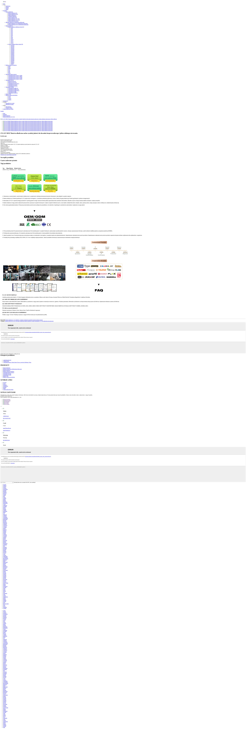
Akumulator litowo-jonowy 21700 (15, 77)
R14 (9, 69)
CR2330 (12, 58)
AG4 (12, 32)
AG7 (12, 36)
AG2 (12, 30)
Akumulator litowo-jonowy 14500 (15, 75)
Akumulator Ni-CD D (12, 84)
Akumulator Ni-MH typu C (13, 90)
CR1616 (12, 48)
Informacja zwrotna (10, 104)
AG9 (12, 38)
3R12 (9, 73)
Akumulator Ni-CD (10, 80)
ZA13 (9, 97)
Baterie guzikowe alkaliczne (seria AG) (16, 26)
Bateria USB (8, 94)
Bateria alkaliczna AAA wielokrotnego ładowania (18, 24)
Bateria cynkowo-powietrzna (11, 95)
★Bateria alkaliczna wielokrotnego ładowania (15, 22)
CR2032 (12, 54)
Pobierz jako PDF (12, 154)
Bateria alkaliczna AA (12, 13)
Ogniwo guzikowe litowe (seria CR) (15, 44)
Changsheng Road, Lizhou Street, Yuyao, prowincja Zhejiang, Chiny (17, 362)
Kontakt (4, 382)
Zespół (7, 8)
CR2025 (12, 53)
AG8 (12, 37)
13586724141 (6, 361)
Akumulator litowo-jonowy (11, 74)
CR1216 (12, 45)
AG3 (12, 31)
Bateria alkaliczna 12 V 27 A (14, 19)
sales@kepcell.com (7, 360)
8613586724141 (6, 440)
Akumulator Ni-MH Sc (13, 92)
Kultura (7, 7)
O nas (4, 383)
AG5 (12, 33)
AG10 (12, 39)
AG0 (12, 28)
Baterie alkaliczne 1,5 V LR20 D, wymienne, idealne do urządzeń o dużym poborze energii (24, 320)
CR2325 (12, 57)
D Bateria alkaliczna (12, 16)
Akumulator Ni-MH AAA (13, 89)
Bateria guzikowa (9, 25)
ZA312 (9, 98)
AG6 (12, 35)
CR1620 (12, 50)
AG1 (12, 29)
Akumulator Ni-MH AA (13, 88)
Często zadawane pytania (8, 109)
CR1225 (12, 47)
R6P (9, 72)
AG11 (12, 40)
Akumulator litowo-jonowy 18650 (15, 76)
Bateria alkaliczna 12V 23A (13, 18)
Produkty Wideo (9, 107)
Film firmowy (8, 106)
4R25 (9, 66)
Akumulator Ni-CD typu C (13, 83)
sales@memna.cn (6, 430)
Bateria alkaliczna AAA (13, 14)
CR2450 (12, 60)
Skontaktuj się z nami (10, 103)
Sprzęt (7, 9)
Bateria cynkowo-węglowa (11, 65)
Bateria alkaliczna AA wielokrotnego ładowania (18, 23)
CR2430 (12, 59)
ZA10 (9, 96)
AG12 (12, 42)
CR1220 (12, 46)
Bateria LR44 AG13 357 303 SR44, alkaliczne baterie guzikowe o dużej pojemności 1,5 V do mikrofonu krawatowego (29, 321)
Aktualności (5, 100)
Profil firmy (8, 6)
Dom (4, 3)
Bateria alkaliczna (9, 11)
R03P (9, 68)
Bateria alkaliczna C (12, 15)
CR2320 (12, 55)
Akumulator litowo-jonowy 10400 (15, 79)
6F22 (9, 67)
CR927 (12, 63)
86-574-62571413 (6, 418)
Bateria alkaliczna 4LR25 (13, 21)
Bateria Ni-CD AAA (12, 82)
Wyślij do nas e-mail (5, 154)
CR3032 (12, 62)
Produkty (5, 10)
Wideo (4, 388)
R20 (9, 70)
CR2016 (12, 52)
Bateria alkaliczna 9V (12, 17)
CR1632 (12, 51)
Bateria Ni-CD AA (12, 81)
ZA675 (9, 99)
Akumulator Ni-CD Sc (12, 85)
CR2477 (12, 61)
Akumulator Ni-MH (10, 87)
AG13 (12, 43)
